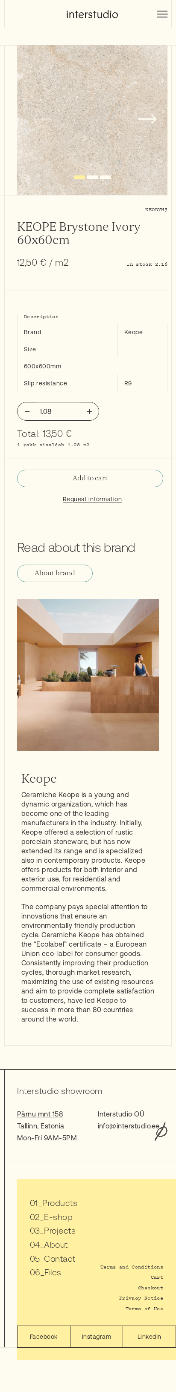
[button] (79, 177)
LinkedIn (149, 1336)
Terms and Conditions (131, 1266)
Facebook (44, 1336)
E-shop (58, 1217)
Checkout (150, 1287)
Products (59, 1203)
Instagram (96, 1336)
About (55, 1244)
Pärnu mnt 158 (40, 1114)
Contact (59, 1258)
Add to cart (90, 478)
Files (52, 1272)
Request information (92, 499)
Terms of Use (144, 1308)
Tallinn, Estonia (41, 1126)
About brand (55, 573)
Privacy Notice (141, 1297)
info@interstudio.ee (129, 1126)
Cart (157, 1276)
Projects (60, 1230)
